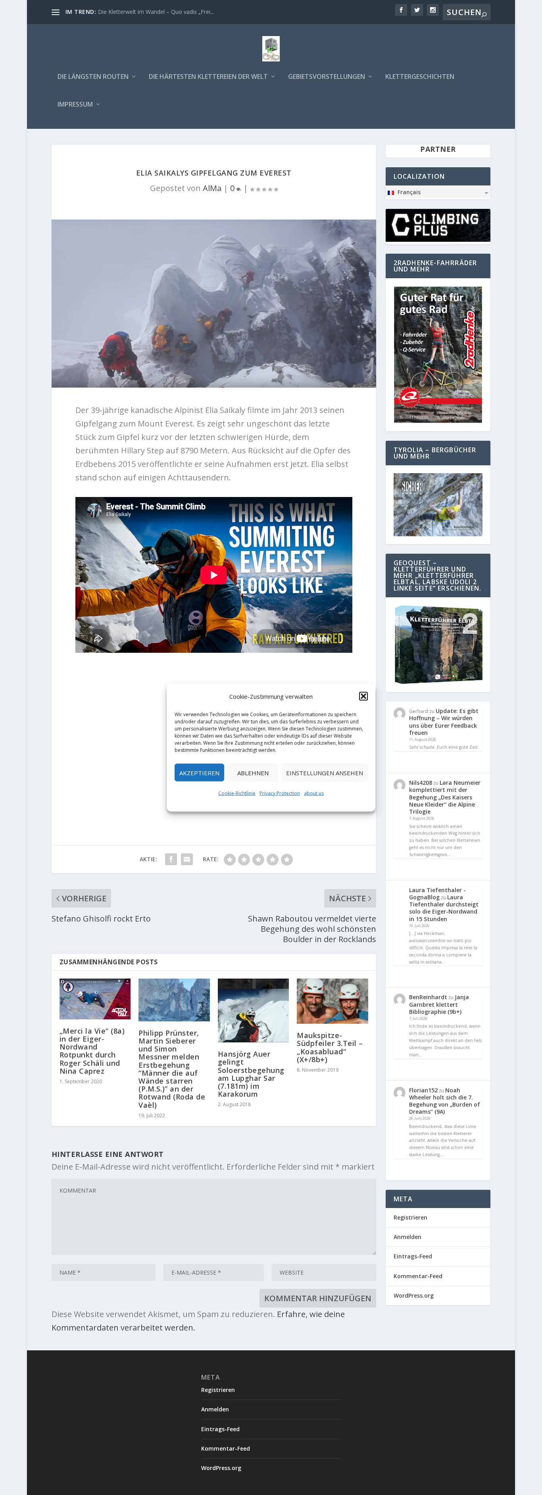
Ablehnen (253, 772)
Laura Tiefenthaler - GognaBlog (437, 893)
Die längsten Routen (93, 77)
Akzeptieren (199, 772)
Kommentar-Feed (418, 1276)
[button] (363, 696)
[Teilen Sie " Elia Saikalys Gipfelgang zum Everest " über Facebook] (171, 859)
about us (314, 793)
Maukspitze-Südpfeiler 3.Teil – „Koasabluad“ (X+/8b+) (330, 1047)
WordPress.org (414, 1295)
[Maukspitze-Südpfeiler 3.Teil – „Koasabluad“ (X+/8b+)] (332, 1001)
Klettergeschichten (419, 77)
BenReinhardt (428, 997)
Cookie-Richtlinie (237, 793)
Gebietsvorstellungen (326, 77)
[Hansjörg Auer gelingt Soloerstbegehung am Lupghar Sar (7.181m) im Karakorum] (253, 1010)
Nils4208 (420, 782)
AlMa (212, 188)
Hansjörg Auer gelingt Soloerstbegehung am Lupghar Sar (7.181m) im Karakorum (251, 1074)
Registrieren (410, 1217)
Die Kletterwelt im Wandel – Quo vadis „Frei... (156, 11)
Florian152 (423, 1090)
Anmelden (407, 1237)
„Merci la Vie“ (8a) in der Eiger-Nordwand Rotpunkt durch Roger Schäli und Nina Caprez (92, 1051)
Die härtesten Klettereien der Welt (208, 77)
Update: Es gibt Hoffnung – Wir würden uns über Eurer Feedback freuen (444, 721)
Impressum (75, 105)
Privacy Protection (279, 793)
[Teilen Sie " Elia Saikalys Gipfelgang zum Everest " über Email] (187, 859)
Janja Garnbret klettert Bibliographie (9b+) (439, 1004)
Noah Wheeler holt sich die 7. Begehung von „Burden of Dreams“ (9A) (444, 1101)
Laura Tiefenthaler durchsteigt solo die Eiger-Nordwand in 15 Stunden (444, 908)
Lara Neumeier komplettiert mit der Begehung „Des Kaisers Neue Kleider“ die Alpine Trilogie (444, 797)
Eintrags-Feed (413, 1256)
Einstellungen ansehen (324, 772)
